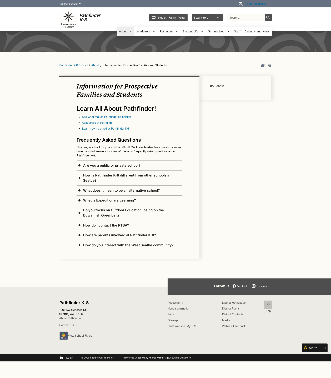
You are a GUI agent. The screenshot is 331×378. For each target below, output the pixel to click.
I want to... (201, 17)
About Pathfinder (70, 318)
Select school (69, 3)
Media (226, 320)
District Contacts (233, 314)
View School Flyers (80, 335)
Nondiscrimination (179, 308)
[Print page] (270, 65)
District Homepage (234, 302)
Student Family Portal (171, 17)
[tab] (129, 165)
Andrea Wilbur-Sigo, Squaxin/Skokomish (170, 357)
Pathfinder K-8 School (73, 65)
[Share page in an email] (263, 65)
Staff (237, 31)
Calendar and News (257, 31)
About (95, 65)
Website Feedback (234, 326)
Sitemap (173, 320)
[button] (80, 4)
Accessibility (175, 302)
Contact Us (66, 325)
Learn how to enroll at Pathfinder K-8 (106, 128)
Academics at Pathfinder (97, 122)
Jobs (171, 314)
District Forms (231, 308)
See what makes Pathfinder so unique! (106, 117)
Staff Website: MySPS (182, 326)
